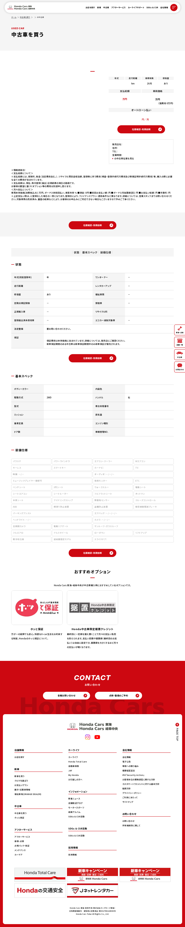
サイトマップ (127, 801)
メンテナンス (20, 850)
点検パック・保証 (21, 845)
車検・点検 (19, 841)
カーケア (18, 854)
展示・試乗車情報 (22, 789)
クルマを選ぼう (21, 780)
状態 (76, 252)
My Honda (73, 775)
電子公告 (126, 761)
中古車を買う (25, 17)
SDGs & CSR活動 (76, 816)
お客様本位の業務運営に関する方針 (138, 779)
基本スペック (89, 252)
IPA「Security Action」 (133, 775)
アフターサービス (118, 7)
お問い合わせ (128, 821)
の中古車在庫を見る (124, 158)
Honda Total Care (77, 761)
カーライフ (73, 757)
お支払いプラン (21, 785)
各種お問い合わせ (66, 695)
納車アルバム (74, 812)
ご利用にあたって (130, 797)
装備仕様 (105, 252)
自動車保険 (73, 766)
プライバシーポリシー (132, 792)
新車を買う (19, 776)
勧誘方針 (126, 788)
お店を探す (90, 7)
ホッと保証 (19, 817)
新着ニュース (74, 798)
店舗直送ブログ (75, 803)
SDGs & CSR (152, 7)
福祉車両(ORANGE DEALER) (27, 794)
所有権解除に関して (131, 825)
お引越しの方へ (75, 779)
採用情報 (72, 854)
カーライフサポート (136, 7)
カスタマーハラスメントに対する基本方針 (141, 784)
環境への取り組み (130, 766)
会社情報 (164, 7)
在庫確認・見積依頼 (141, 129)
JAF (70, 770)
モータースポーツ (76, 807)
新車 (99, 7)
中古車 (106, 7)
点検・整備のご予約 (118, 695)
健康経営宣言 (128, 770)
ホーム (13, 17)
